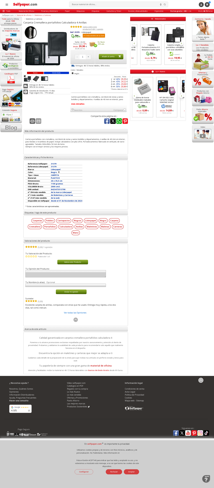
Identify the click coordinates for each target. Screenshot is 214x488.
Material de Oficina (26, 11)
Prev (135, 44)
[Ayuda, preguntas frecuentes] (206, 482)
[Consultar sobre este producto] (38, 121)
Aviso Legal (130, 391)
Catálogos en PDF (75, 385)
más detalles (77, 103)
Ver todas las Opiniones (75, 312)
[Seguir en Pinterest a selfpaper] (194, 433)
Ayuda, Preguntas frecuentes (22, 397)
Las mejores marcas (76, 403)
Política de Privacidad (134, 394)
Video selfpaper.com (76, 383)
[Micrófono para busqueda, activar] (161, 4)
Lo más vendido (74, 394)
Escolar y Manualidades (138, 11)
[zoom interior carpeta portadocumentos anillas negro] (44, 79)
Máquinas (81, 11)
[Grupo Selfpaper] (134, 410)
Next (181, 44)
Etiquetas (95, 11)
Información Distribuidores (21, 394)
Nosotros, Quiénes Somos (21, 388)
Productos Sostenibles (77, 406)
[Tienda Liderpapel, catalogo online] (75, 37)
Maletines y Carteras (34, 19)
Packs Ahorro (73, 400)
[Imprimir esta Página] (32, 121)
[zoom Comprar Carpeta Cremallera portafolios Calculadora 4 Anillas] (27, 79)
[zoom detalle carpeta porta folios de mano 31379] (36, 79)
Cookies (128, 397)
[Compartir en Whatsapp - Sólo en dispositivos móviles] (119, 121)
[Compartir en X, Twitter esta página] (113, 121)
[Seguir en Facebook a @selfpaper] (176, 433)
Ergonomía (159, 11)
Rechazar (114, 472)
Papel (67, 11)
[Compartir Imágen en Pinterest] (125, 121)
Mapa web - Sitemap (134, 400)
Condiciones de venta (134, 388)
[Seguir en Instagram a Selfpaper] (200, 433)
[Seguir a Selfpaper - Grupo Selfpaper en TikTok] (206, 433)
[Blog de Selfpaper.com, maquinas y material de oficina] (11, 128)
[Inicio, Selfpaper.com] (25, 4)
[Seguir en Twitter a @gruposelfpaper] (182, 433)
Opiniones (14, 391)
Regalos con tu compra (77, 388)
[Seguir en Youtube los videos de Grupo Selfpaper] (188, 433)
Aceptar (131, 472)
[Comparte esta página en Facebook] (107, 121)
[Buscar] (165, 4)
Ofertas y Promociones (77, 397)
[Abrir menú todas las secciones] (6, 4)
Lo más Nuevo (73, 391)
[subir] (75, 321)
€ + (180, 11)
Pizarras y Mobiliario (49, 11)
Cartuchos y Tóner (114, 11)
